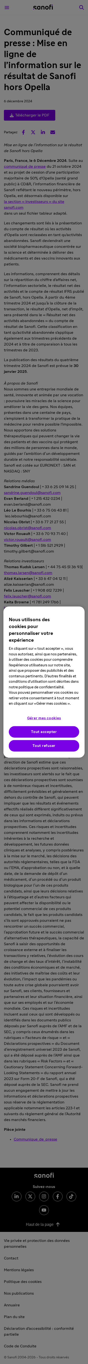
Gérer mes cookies (44, 718)
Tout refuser (44, 745)
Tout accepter (44, 732)
